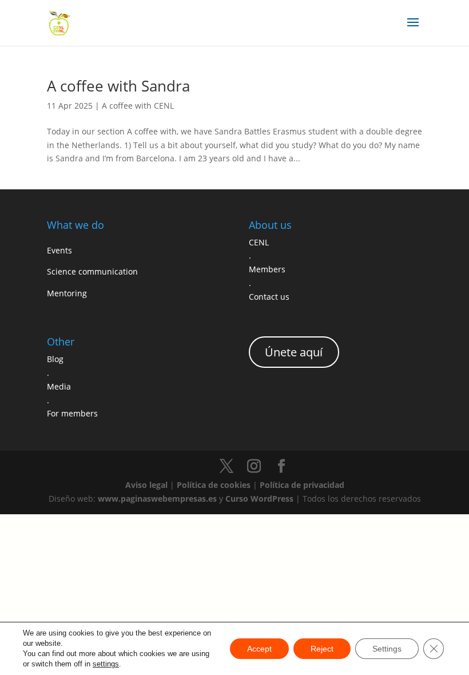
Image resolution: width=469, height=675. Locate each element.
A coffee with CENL (138, 105)
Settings (387, 648)
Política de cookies (214, 484)
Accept (259, 648)
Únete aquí (294, 352)
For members (72, 413)
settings (106, 664)
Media (59, 386)
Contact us (269, 296)
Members (267, 269)
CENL (259, 242)
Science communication (92, 271)
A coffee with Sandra (118, 86)
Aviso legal (146, 484)
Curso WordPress (259, 498)
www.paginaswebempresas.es (157, 498)
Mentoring (67, 293)
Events (59, 250)
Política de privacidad (302, 484)
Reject (322, 648)
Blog (55, 359)
